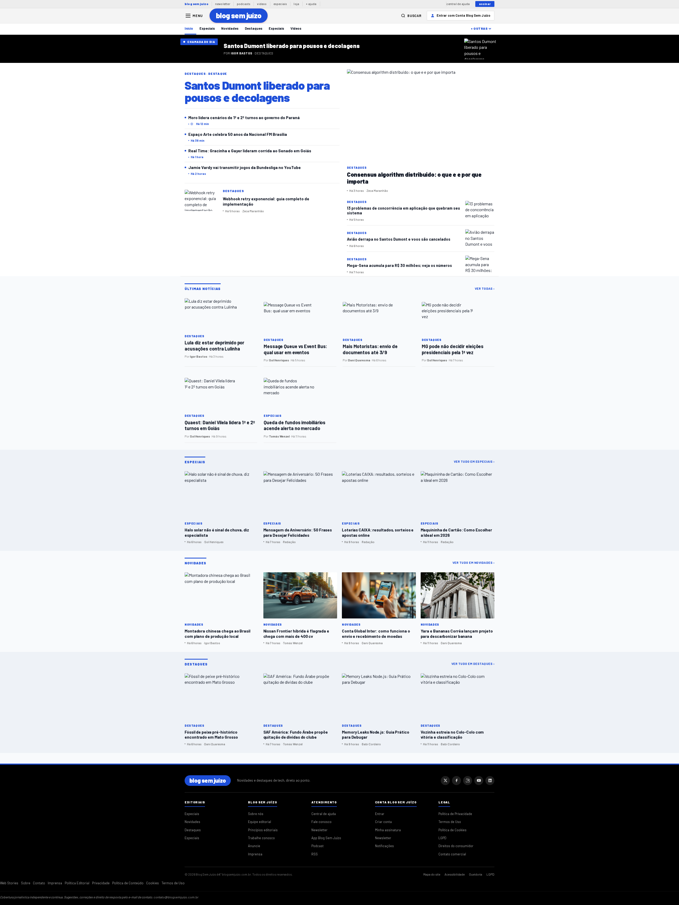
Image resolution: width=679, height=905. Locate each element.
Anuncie (254, 846)
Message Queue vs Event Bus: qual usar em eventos (295, 349)
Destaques (253, 28)
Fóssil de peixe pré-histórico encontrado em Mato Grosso (211, 734)
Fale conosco (321, 822)
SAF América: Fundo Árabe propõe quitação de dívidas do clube (295, 734)
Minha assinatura (388, 830)
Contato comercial (452, 854)
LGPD (442, 838)
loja (296, 4)
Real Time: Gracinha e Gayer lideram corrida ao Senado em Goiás (249, 150)
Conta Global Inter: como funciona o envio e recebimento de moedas (376, 633)
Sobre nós (255, 814)
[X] (445, 780)
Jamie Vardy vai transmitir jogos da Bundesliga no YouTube (244, 167)
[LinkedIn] (489, 780)
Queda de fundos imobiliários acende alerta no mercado (294, 425)
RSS (314, 854)
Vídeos (295, 28)
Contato (39, 883)
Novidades (229, 28)
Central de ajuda (323, 814)
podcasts (244, 4)
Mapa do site (431, 874)
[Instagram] (467, 780)
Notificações (384, 846)
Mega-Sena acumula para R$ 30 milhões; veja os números (399, 265)
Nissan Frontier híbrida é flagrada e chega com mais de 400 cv (296, 633)
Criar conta (383, 822)
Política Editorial (77, 883)
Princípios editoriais (263, 830)
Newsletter (319, 830)
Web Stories (9, 883)
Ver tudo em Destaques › (473, 663)
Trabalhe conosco (261, 838)
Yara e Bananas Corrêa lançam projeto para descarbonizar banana (457, 633)
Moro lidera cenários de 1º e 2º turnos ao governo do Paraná (244, 117)
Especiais (207, 28)
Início (189, 28)
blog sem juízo (196, 4)
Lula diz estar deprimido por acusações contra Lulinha (214, 346)
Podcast (317, 846)
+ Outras (479, 28)
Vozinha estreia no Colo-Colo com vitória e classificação (452, 734)
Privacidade (101, 883)
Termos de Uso (449, 822)
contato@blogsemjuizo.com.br (176, 897)
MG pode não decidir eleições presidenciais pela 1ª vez (453, 349)
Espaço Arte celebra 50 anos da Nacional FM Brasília (237, 134)
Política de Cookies (452, 830)
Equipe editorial (259, 822)
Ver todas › (485, 288)
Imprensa (255, 854)
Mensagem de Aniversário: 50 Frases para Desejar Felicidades (297, 532)
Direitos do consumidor (455, 846)
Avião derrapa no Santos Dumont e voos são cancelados (398, 239)
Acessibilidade (455, 874)
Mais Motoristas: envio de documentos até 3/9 (370, 349)
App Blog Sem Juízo (326, 838)
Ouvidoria (475, 874)
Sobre (25, 883)
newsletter (222, 4)
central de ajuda (458, 4)
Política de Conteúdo (127, 883)
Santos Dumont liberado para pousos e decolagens (291, 45)
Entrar (379, 814)
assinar (485, 4)
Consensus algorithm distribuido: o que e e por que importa (414, 178)
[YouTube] (478, 780)
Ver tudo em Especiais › (474, 461)
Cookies (152, 883)
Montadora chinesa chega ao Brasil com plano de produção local (217, 633)
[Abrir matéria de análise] (481, 48)
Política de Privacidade (455, 814)
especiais (280, 4)
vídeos (262, 4)
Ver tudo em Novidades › (473, 562)
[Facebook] (456, 780)
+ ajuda (311, 4)
